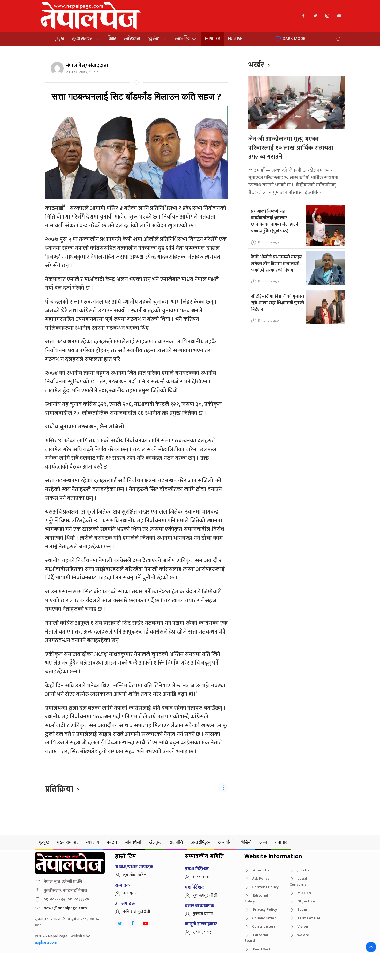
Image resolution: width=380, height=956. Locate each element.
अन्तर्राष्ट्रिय (182, 38)
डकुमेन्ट (153, 38)
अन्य (263, 842)
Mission (304, 893)
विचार (112, 38)
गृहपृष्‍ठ (59, 38)
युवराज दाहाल (203, 913)
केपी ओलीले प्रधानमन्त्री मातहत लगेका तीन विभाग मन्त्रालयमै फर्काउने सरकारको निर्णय (276, 263)
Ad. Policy (260, 878)
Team (302, 909)
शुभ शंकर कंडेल (134, 874)
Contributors (264, 926)
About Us (260, 870)
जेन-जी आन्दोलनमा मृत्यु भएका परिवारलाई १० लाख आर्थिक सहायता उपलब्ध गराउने (290, 148)
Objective (306, 901)
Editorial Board (256, 938)
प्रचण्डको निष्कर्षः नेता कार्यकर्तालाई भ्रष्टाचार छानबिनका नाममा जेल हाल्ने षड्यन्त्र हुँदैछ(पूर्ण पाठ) (274, 221)
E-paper (212, 38)
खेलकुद (155, 842)
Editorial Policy (256, 898)
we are (303, 935)
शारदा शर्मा (201, 877)
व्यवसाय (92, 842)
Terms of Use (309, 918)
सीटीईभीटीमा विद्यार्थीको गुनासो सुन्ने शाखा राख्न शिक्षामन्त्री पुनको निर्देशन (277, 302)
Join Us (303, 870)
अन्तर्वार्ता (225, 842)
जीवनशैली (133, 842)
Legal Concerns (298, 881)
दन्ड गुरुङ (130, 893)
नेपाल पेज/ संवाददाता (87, 65)
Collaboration (264, 918)
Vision (302, 926)
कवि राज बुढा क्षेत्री (136, 911)
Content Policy (265, 887)
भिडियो (246, 842)
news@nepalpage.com (65, 908)
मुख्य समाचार (82, 38)
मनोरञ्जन (132, 38)
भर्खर (256, 65)
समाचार (281, 842)
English (235, 38)
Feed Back (261, 949)
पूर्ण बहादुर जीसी (205, 895)
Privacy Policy (264, 909)
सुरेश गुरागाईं (202, 932)
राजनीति (176, 842)
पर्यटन (112, 842)
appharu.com (46, 942)
